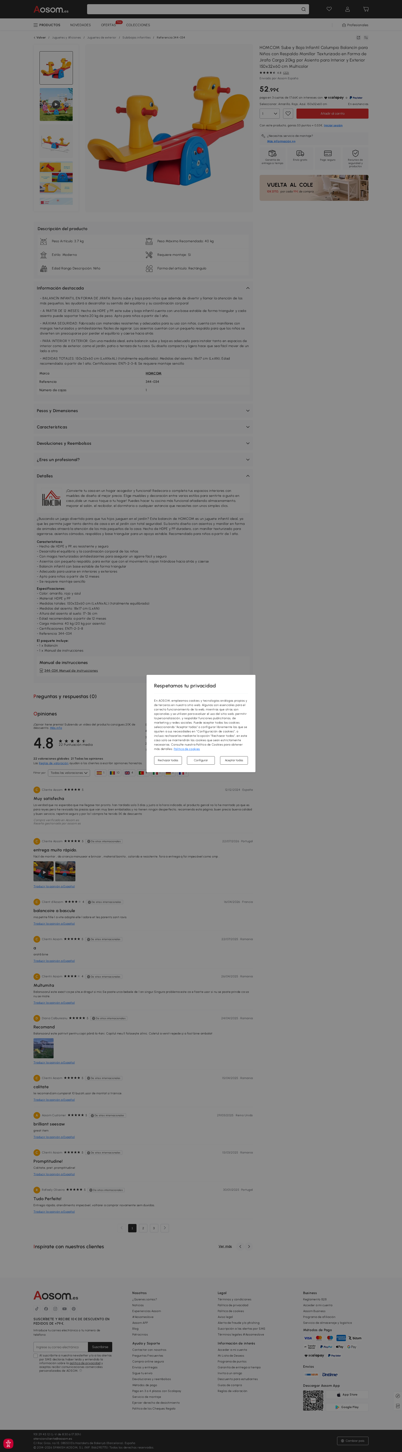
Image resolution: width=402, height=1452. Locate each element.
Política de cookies (187, 749)
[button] (8, 1443)
